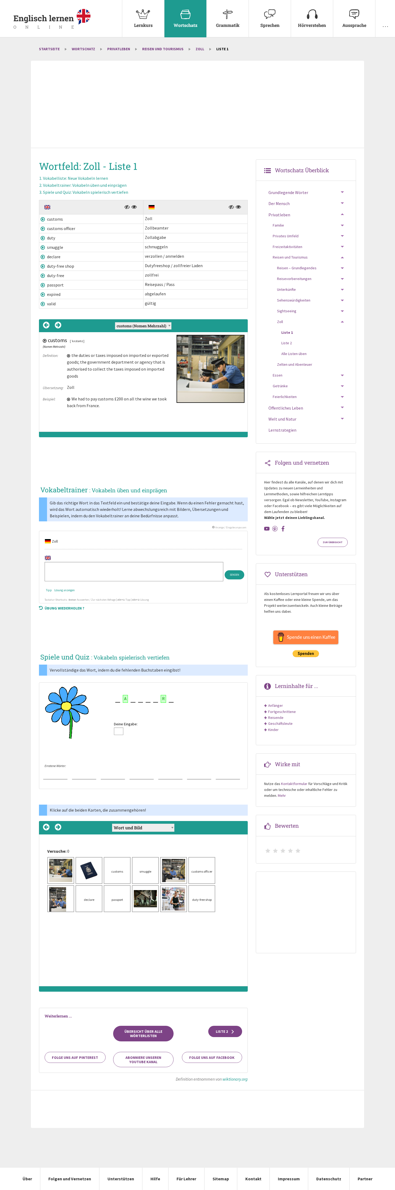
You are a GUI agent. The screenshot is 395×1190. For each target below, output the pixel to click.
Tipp (49, 590)
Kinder (273, 729)
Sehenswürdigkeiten (293, 300)
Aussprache (354, 25)
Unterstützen (120, 1178)
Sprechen (269, 25)
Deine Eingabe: (126, 724)
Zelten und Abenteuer (294, 364)
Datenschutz (328, 1178)
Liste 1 (287, 332)
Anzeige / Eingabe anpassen (230, 527)
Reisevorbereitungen (294, 278)
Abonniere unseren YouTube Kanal (143, 1059)
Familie (278, 225)
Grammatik (227, 25)
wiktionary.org (235, 1079)
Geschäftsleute (280, 723)
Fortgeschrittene (282, 711)
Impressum (289, 1178)
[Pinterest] (275, 528)
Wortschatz (186, 25)
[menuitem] (143, 18)
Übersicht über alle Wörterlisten (143, 1033)
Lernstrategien (282, 430)
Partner (365, 1178)
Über (27, 1178)
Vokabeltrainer (85, 185)
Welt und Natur (282, 419)
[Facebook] (283, 528)
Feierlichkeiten (285, 396)
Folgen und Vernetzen (69, 1178)
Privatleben (118, 48)
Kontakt (253, 1178)
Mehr (282, 795)
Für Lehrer (186, 1178)
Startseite (49, 48)
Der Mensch (279, 203)
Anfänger (275, 705)
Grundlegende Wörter (288, 192)
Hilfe (155, 1178)
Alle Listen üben (294, 353)
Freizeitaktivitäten (287, 246)
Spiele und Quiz (85, 192)
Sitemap (221, 1178)
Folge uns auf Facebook (212, 1057)
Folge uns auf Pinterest (75, 1057)
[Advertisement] (197, 104)
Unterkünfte (286, 289)
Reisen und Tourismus (163, 48)
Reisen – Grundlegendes (297, 268)
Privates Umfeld (286, 236)
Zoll (200, 48)
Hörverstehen (312, 25)
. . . (385, 25)
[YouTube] (267, 528)
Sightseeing (286, 311)
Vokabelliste (75, 178)
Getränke (280, 385)
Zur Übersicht (333, 542)
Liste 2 (222, 1031)
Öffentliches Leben (285, 408)
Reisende (275, 717)
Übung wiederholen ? (64, 608)
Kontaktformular (294, 783)
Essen (277, 375)
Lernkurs (143, 25)
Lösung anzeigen (64, 590)
